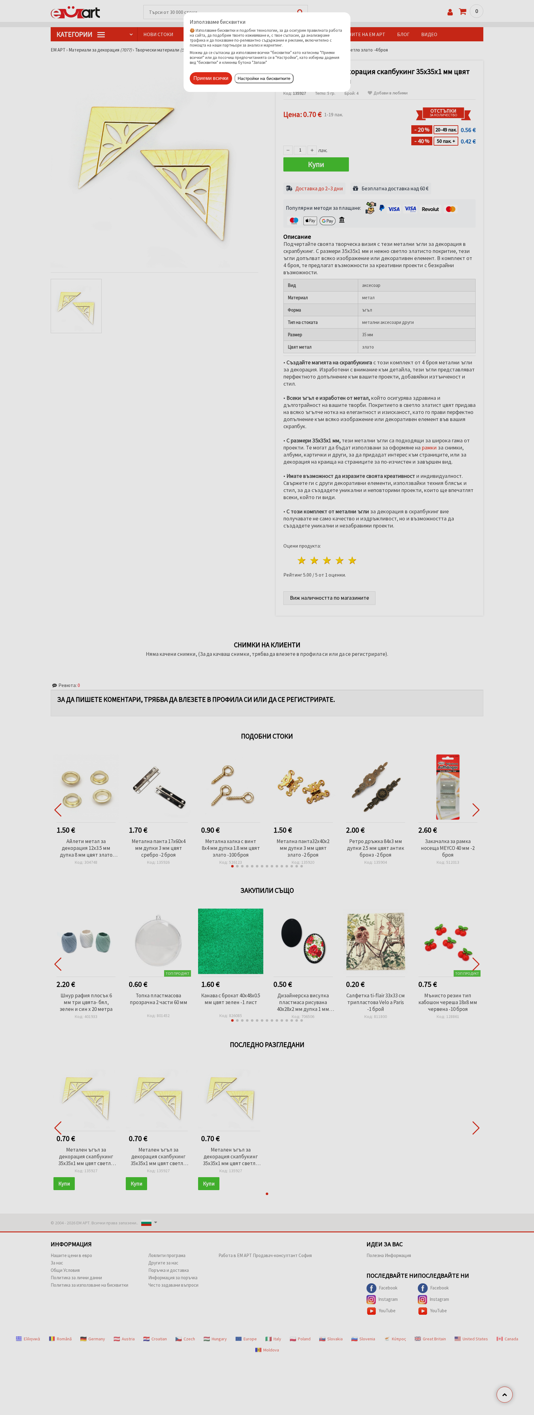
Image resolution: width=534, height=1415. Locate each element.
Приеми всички (210, 78)
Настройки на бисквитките (264, 78)
